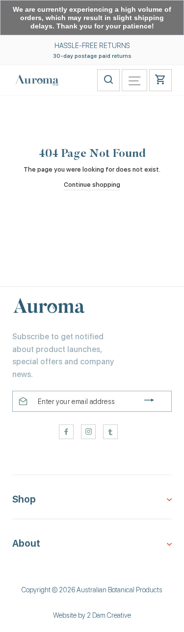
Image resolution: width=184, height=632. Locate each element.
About (26, 543)
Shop (24, 499)
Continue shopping (92, 184)
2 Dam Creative (109, 615)
